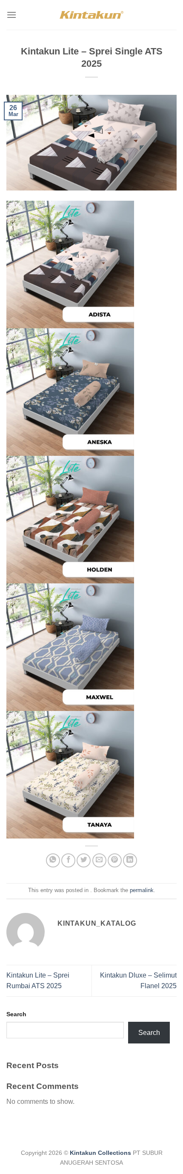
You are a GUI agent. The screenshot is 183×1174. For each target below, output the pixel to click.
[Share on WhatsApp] (53, 860)
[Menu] (11, 14)
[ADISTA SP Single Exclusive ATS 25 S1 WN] (70, 264)
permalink (142, 890)
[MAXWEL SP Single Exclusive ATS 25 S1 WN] (70, 647)
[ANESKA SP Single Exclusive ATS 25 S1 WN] (70, 392)
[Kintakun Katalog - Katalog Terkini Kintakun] (91, 14)
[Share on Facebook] (68, 860)
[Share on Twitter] (84, 860)
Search (16, 1014)
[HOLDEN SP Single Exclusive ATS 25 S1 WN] (70, 519)
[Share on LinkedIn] (130, 860)
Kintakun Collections (100, 1152)
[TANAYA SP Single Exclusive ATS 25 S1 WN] (70, 775)
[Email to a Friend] (99, 860)
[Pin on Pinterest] (115, 860)
